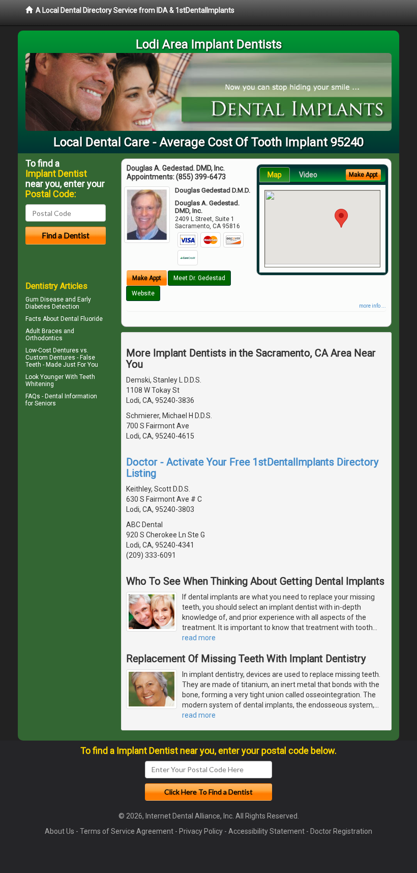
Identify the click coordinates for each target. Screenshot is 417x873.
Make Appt (146, 278)
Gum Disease (44, 299)
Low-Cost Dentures (52, 350)
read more (199, 638)
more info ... (372, 306)
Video (308, 175)
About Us (59, 831)
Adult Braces (43, 331)
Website (143, 293)
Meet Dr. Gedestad (199, 278)
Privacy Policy (201, 831)
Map (274, 175)
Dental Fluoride (82, 318)
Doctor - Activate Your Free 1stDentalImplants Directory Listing (252, 467)
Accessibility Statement (266, 831)
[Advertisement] (77, 498)
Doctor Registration (341, 831)
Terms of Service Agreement (126, 831)
